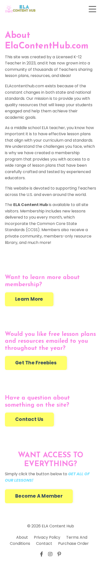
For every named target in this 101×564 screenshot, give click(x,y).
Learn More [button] (29, 299)
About (22, 537)
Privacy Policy (47, 537)
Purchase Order (73, 543)
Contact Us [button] (29, 419)
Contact (44, 543)
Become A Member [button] (39, 496)
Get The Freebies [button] (36, 362)
